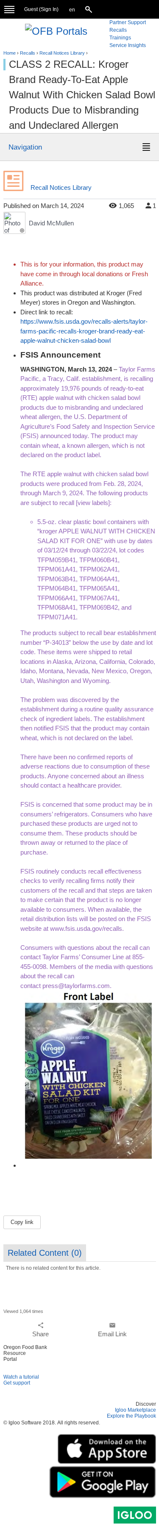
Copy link (22, 1222)
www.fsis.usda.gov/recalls (86, 928)
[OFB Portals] (56, 30)
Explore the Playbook (131, 1416)
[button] (72, 10)
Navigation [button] (25, 147)
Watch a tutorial (21, 1377)
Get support (16, 1383)
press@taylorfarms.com (76, 985)
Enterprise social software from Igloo (135, 1515)
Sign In (49, 9)
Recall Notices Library (62, 53)
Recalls (27, 53)
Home (9, 53)
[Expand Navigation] (9, 9)
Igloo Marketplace (135, 1410)
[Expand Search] (89, 9)
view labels (93, 502)
